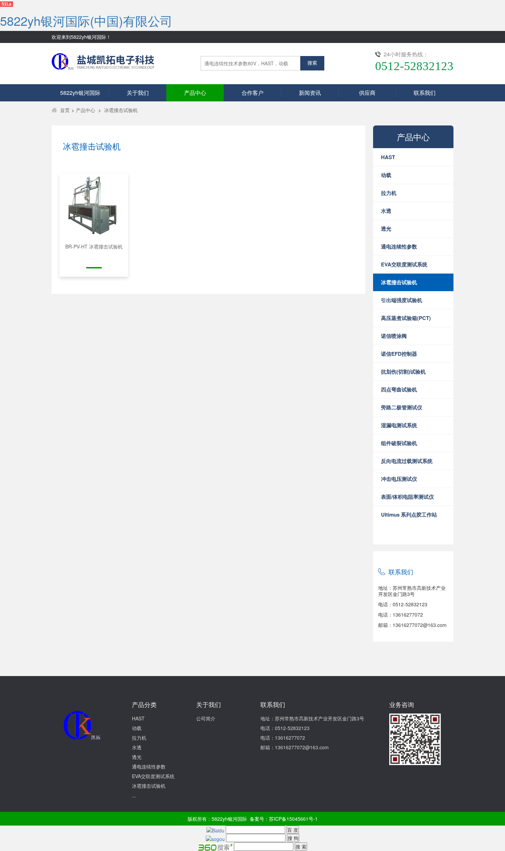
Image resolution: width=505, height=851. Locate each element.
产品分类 (144, 704)
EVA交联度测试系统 (153, 776)
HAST (138, 718)
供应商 (367, 93)
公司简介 (205, 718)
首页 (65, 110)
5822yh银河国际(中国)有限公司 (86, 20)
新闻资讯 (310, 93)
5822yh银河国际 (80, 93)
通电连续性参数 (149, 766)
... (134, 795)
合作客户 (252, 93)
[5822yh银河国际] (103, 59)
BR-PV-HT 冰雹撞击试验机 (94, 246)
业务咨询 (401, 704)
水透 (137, 747)
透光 (137, 756)
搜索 (312, 63)
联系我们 (425, 93)
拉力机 (139, 737)
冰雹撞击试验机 (121, 110)
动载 (137, 728)
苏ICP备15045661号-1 (293, 818)
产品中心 (195, 93)
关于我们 (138, 93)
